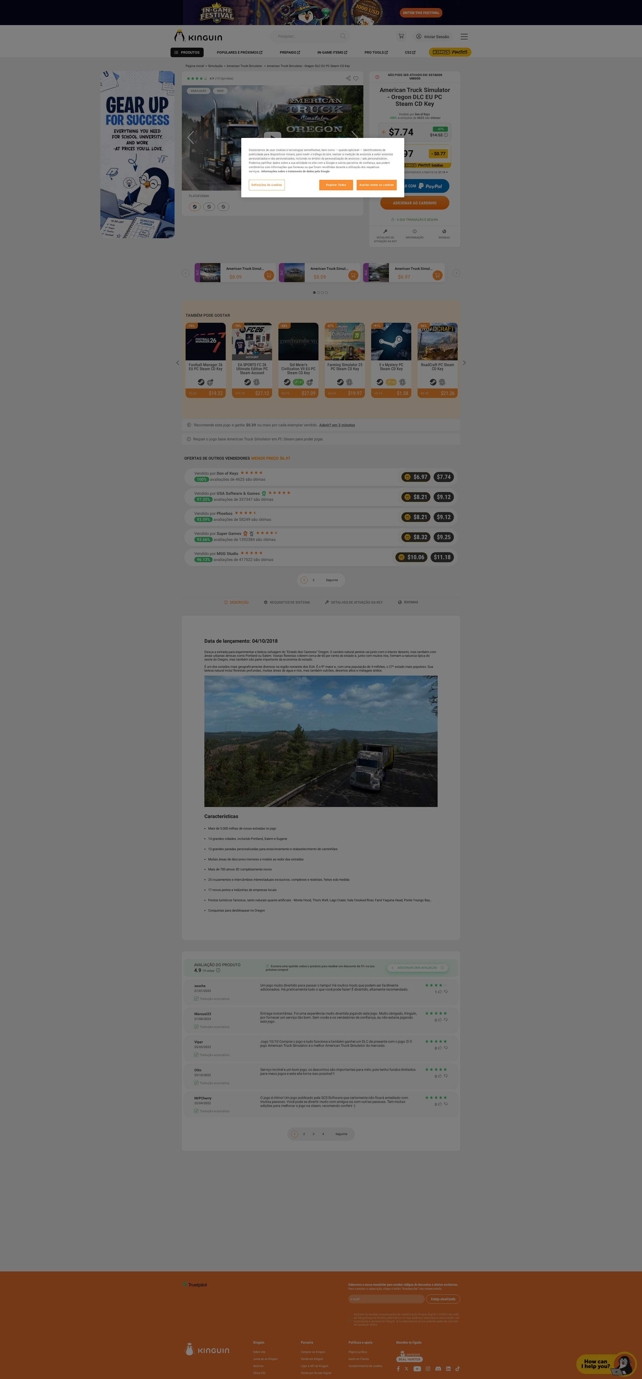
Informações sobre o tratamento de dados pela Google (295, 171)
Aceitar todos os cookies (376, 185)
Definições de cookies (267, 185)
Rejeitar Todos (336, 185)
